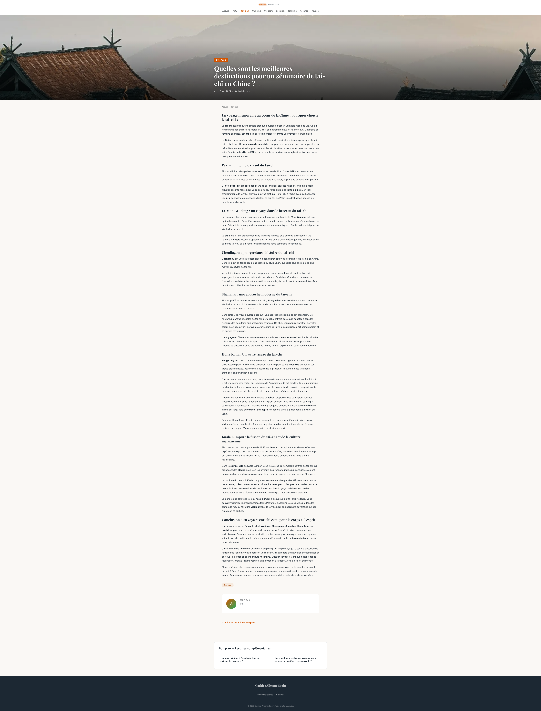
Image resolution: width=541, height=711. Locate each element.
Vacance (304, 11)
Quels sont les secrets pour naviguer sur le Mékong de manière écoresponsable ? (295, 659)
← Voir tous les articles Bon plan (238, 622)
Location (280, 11)
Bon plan (244, 11)
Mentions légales (265, 694)
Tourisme (292, 11)
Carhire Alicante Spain (270, 685)
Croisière (268, 11)
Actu (235, 11)
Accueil (225, 11)
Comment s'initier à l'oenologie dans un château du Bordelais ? (240, 659)
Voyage (315, 11)
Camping (256, 11)
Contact (280, 694)
